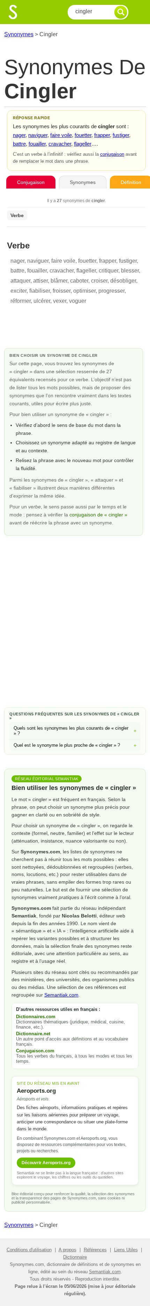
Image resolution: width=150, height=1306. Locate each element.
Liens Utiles (126, 1249)
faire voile (61, 135)
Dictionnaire (75, 1257)
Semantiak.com (61, 995)
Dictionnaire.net (33, 1033)
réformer (20, 301)
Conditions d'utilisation (29, 1249)
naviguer (37, 135)
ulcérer (41, 301)
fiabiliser (39, 291)
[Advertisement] (75, 620)
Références (95, 1249)
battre (19, 144)
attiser (40, 281)
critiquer (108, 271)
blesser (130, 271)
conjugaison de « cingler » (98, 514)
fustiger (121, 135)
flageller (82, 144)
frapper (102, 135)
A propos (67, 1249)
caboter (79, 281)
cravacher (59, 144)
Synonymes (18, 34)
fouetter (83, 135)
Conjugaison (31, 182)
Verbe (17, 215)
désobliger (123, 281)
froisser (61, 291)
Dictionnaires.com (35, 1016)
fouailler (37, 144)
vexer (59, 301)
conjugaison (112, 154)
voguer (77, 301)
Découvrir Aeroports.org (46, 1162)
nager (19, 135)
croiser (99, 281)
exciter (18, 291)
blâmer (59, 281)
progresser (111, 291)
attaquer (20, 281)
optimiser (84, 291)
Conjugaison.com (35, 1050)
